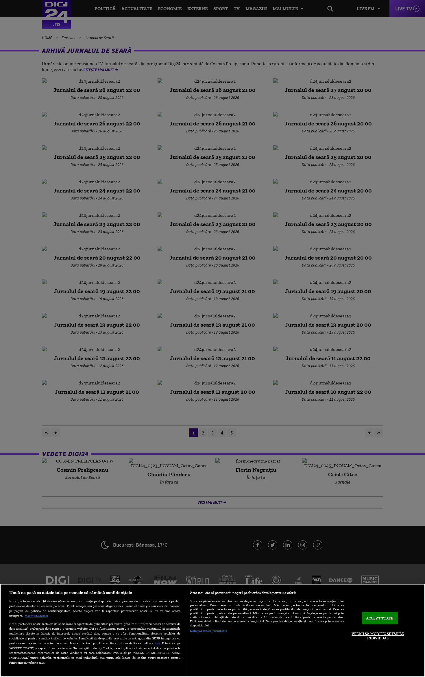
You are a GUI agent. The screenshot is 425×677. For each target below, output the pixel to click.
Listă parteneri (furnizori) (208, 631)
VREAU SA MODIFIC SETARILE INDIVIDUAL (378, 636)
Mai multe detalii (36, 616)
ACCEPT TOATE (379, 618)
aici (157, 643)
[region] (212, 630)
